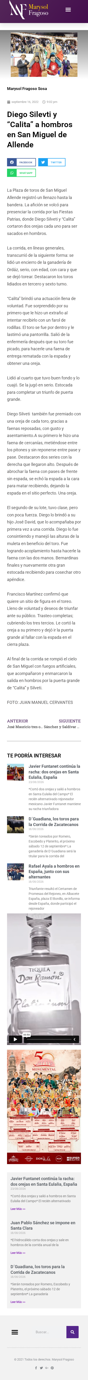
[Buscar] (72, 1332)
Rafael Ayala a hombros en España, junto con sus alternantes (54, 872)
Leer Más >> (18, 1209)
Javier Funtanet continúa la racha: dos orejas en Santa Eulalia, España (54, 772)
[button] (68, 9)
